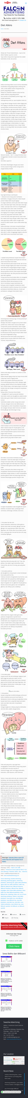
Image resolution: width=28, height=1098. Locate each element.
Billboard (3, 886)
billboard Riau (15, 888)
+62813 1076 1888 (15, 867)
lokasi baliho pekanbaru (16, 890)
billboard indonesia (18, 886)
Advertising (3, 880)
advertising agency (11, 880)
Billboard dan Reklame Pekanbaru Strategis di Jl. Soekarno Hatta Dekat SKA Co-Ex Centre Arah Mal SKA (6, 1009)
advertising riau (10, 882)
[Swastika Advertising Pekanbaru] (14, 2)
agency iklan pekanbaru (21, 882)
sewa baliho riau (11, 898)
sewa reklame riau (15, 904)
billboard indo (9, 886)
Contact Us (22, 20)
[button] (14, 9)
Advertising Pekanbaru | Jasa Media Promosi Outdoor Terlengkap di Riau (14, 1083)
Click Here (14, 946)
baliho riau (21, 884)
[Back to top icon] (25, 1095)
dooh (8, 890)
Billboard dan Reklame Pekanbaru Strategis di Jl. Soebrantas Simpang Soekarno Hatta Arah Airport (6, 965)
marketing (10, 894)
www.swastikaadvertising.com (11, 875)
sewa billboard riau (11, 900)
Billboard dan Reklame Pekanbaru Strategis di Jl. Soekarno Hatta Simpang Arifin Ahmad (6, 995)
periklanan (9, 896)
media (15, 894)
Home (2, 28)
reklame (15, 896)
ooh (18, 894)
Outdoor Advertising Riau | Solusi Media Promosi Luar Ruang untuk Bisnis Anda (13, 1076)
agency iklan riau (5, 884)
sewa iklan (17, 902)
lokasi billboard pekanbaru (13, 892)
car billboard (21, 906)
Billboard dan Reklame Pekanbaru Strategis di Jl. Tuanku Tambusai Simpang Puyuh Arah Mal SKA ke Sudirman (6, 980)
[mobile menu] (26, 3)
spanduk (8, 906)
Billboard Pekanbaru (6, 888)
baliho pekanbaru (14, 884)
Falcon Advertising (5, 878)
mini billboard (13, 906)
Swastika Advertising (16, 878)
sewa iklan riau (10, 902)
